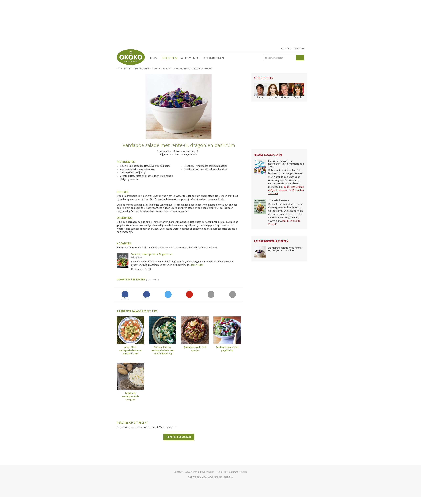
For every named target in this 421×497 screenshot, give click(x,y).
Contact (178, 471)
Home (154, 58)
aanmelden (298, 48)
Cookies (221, 471)
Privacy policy (207, 471)
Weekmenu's (190, 58)
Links (244, 471)
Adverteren (191, 471)
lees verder (197, 264)
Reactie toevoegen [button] (179, 436)
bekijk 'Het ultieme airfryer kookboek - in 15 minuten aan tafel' (286, 190)
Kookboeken (213, 58)
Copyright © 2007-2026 (200, 476)
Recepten (169, 58)
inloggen (285, 48)
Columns (233, 471)
